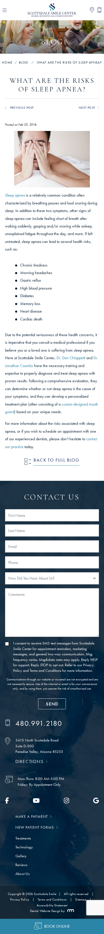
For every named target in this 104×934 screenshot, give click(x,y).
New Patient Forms (34, 827)
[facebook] (7, 801)
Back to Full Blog (57, 460)
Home (7, 62)
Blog (23, 62)
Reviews (21, 864)
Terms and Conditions (45, 670)
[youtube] (36, 801)
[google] (96, 801)
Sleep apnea (15, 195)
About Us (22, 873)
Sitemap (80, 899)
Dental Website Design (45, 911)
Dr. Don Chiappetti (71, 357)
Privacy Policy (19, 899)
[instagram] (66, 801)
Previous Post (22, 108)
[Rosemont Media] (69, 911)
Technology (24, 847)
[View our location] (90, 10)
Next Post (87, 108)
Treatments (23, 838)
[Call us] (97, 10)
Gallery (21, 856)
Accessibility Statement (52, 905)
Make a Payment (31, 816)
